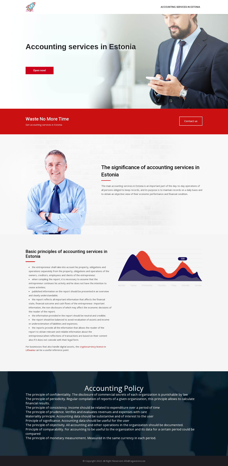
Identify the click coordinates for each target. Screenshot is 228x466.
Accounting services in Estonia (180, 7)
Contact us (190, 121)
